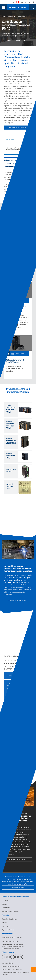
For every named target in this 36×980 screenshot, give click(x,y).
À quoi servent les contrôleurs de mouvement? (13, 713)
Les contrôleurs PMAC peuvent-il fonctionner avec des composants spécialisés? (14, 699)
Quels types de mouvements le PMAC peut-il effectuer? (14, 685)
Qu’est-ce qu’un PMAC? (15, 676)
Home (3, 16)
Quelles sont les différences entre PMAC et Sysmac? (15, 735)
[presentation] (3, 7)
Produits (10, 16)
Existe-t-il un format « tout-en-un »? (14, 724)
